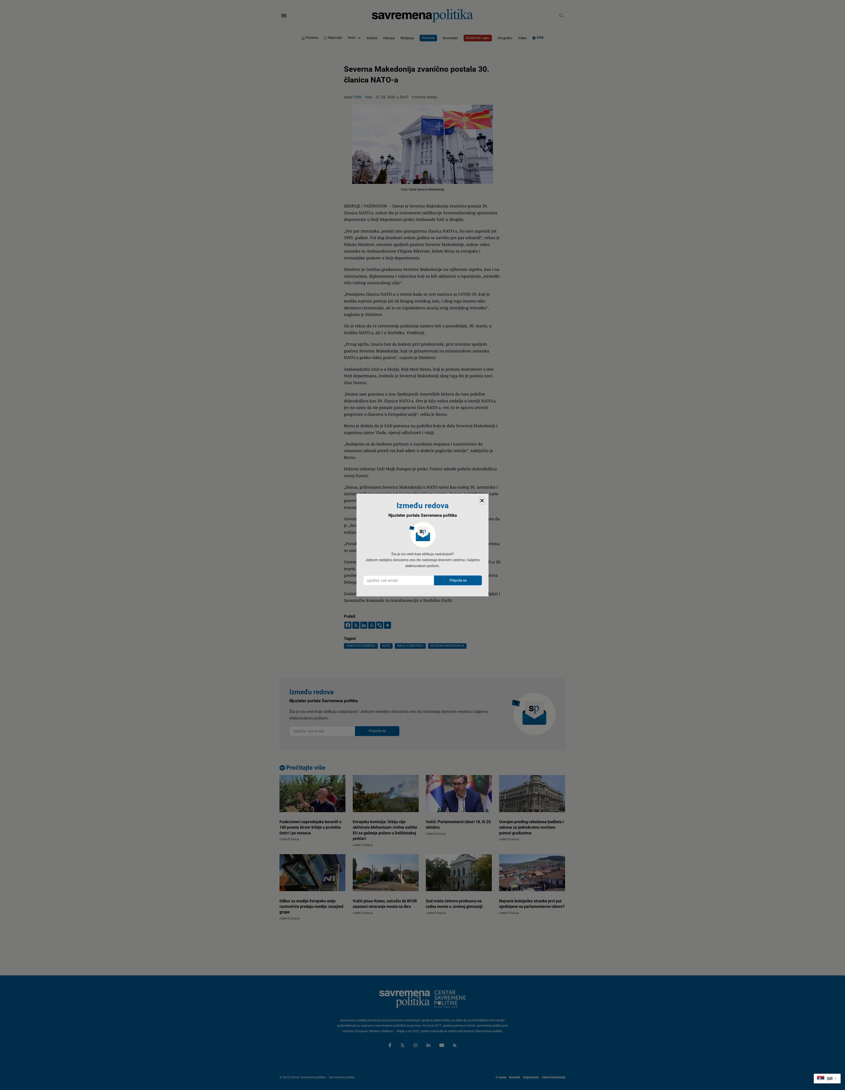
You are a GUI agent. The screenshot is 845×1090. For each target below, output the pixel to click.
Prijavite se (458, 580)
